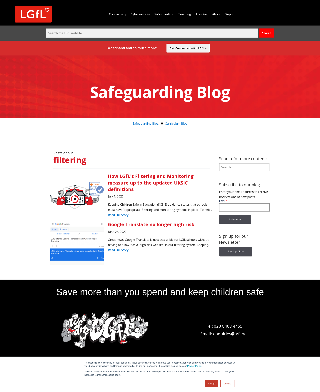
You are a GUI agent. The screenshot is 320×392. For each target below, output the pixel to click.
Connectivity (117, 14)
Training (202, 14)
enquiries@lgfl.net (230, 333)
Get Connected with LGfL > (188, 48)
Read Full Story (118, 215)
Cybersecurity (140, 14)
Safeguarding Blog (146, 123)
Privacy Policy (194, 365)
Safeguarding (163, 14)
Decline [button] (227, 383)
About (216, 14)
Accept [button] (211, 383)
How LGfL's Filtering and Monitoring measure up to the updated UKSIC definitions (151, 182)
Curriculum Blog (176, 123)
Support (231, 14)
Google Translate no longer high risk (151, 224)
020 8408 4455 (228, 326)
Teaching (184, 14)
